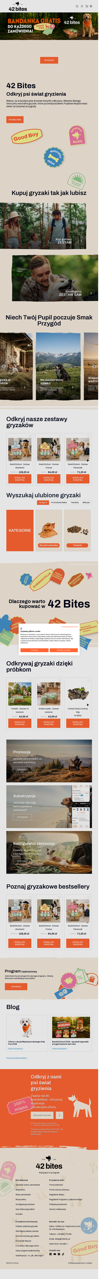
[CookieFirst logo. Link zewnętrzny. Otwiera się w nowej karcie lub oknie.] (21, 629)
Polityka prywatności (70, 627)
